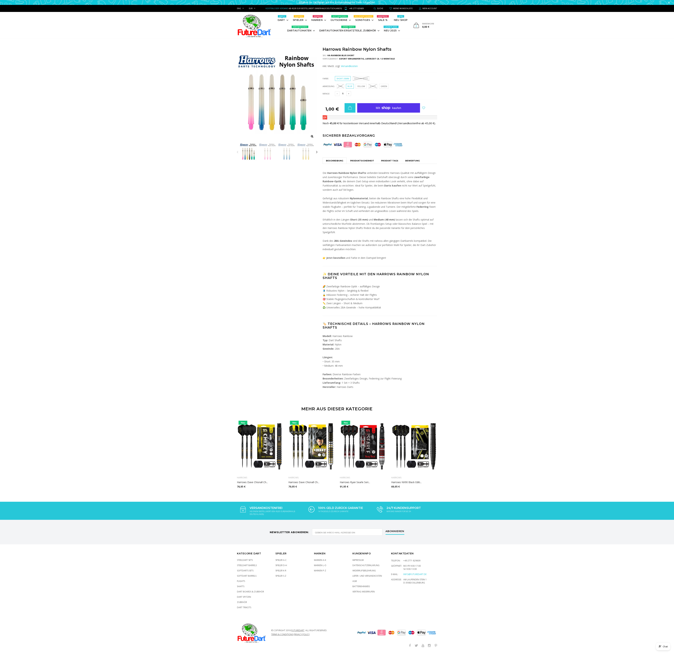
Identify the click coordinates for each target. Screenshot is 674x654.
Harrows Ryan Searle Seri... (355, 482)
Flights (241, 581)
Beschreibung (334, 160)
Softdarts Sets (245, 570)
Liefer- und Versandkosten (367, 575)
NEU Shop (401, 18)
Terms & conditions (282, 634)
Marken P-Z (320, 570)
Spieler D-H (281, 565)
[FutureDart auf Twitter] (416, 646)
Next (316, 152)
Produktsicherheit (362, 160)
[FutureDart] (254, 25)
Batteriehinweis (361, 586)
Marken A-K (320, 560)
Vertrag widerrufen (363, 591)
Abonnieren (394, 531)
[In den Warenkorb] (350, 108)
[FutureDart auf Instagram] (429, 646)
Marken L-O (320, 565)
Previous (237, 152)
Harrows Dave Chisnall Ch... (252, 482)
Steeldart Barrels (247, 565)
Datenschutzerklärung (365, 565)
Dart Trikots (244, 607)
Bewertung (412, 160)
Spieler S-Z (280, 575)
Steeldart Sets (245, 560)
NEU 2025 (390, 29)
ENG (239, 8)
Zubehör (242, 602)
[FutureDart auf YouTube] (422, 646)
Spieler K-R (280, 570)
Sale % (383, 18)
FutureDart (297, 630)
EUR (251, 8)
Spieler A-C (281, 560)
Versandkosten (349, 66)
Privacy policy (302, 634)
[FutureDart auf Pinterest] (435, 646)
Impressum (358, 560)
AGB (354, 581)
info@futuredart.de (415, 574)
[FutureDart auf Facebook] (410, 646)
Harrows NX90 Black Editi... (406, 482)
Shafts (240, 586)
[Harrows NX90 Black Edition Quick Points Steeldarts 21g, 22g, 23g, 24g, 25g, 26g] (414, 446)
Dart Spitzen (244, 596)
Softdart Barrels (246, 575)
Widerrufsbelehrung (364, 570)
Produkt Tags (389, 160)
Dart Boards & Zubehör (250, 591)
